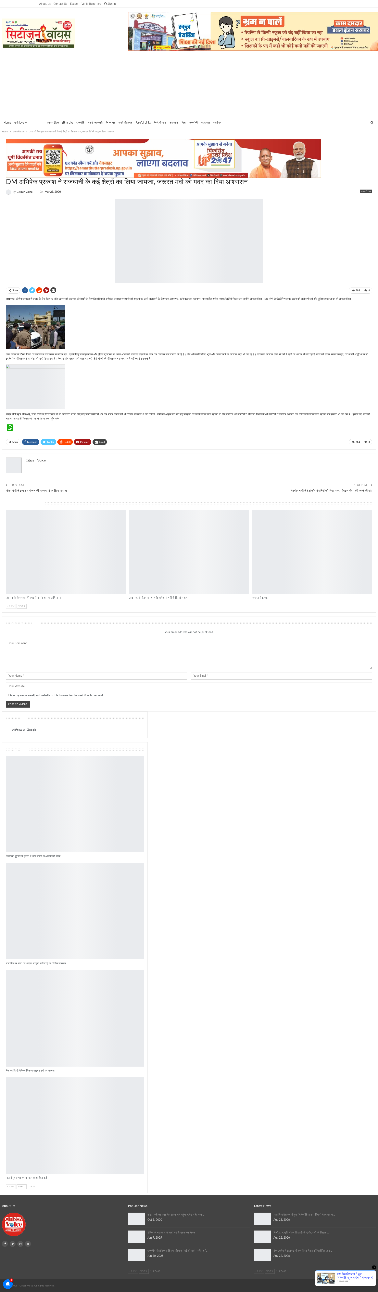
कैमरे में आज (160, 122)
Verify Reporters (91, 4)
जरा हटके (173, 122)
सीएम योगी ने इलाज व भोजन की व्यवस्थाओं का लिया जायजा (36, 490)
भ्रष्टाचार (205, 122)
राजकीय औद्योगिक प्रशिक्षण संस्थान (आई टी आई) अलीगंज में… (177, 1250)
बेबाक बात (110, 122)
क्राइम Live (53, 122)
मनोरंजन (217, 122)
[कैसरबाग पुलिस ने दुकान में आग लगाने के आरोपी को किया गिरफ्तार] (75, 804)
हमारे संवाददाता (126, 122)
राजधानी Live (37, 122)
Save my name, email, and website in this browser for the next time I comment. (56, 695)
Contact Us (60, 4)
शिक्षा (184, 122)
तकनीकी (193, 122)
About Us (45, 4)
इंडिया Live (67, 122)
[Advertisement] (189, 84)
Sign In (111, 4)
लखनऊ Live (131, 512)
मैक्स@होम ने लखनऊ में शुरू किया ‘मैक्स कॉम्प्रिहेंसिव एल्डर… (303, 1250)
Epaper (74, 4)
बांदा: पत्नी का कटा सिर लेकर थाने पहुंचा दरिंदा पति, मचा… (175, 1214)
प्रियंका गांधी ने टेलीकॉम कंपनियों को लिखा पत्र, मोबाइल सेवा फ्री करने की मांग (331, 490)
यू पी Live (19, 122)
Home (7, 122)
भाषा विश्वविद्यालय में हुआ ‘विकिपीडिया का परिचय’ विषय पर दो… (304, 1214)
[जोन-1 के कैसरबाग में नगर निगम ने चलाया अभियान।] (66, 552)
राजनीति (80, 122)
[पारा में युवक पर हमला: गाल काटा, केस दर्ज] (75, 1125)
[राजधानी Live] (312, 552)
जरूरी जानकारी (95, 122)
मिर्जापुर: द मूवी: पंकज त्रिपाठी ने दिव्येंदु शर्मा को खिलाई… (301, 1232)
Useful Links (143, 122)
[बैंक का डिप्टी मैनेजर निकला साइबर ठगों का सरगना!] (75, 1018)
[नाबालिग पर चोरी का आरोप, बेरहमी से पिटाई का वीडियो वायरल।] (75, 911)
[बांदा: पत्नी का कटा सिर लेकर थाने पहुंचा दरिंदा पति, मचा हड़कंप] (136, 1219)
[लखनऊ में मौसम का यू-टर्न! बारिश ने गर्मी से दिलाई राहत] (189, 552)
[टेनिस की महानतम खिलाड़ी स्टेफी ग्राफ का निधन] (136, 1237)
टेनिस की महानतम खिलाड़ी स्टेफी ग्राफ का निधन (171, 1232)
